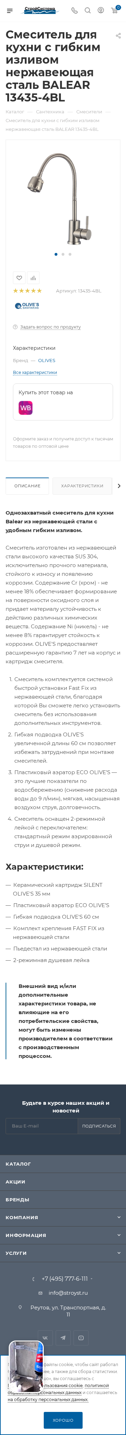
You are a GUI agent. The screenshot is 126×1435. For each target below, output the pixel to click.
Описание (27, 485)
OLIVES (46, 360)
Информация (26, 1235)
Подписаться (99, 1126)
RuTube (81, 1337)
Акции (16, 1182)
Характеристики (82, 485)
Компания (22, 1217)
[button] (55, 254)
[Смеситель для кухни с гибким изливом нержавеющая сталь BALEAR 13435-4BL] (63, 199)
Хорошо (63, 1420)
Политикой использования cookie (45, 1385)
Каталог (18, 1164)
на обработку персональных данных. (48, 1399)
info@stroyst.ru (68, 1292)
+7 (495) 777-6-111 (65, 1279)
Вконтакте (45, 1337)
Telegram (63, 1337)
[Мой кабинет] (101, 11)
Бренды (17, 1199)
